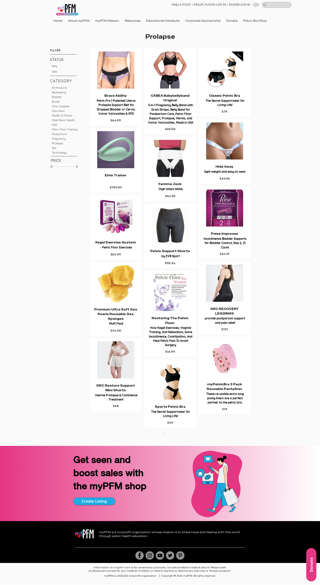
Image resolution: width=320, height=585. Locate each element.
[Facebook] (139, 555)
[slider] (51, 166)
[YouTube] (160, 555)
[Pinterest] (180, 555)
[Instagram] (150, 555)
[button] (162, 20)
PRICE (56, 160)
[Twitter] (170, 555)
